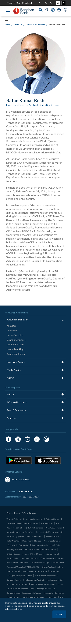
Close (59, 614)
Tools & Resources (16, 410)
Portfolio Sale (12, 558)
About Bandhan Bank (17, 319)
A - (40, 3)
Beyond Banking (15, 349)
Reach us (11, 418)
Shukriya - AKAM (49, 549)
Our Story (12, 330)
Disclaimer (27, 541)
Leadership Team (15, 344)
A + (52, 3)
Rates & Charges (53, 519)
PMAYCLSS (50, 528)
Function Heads (53, 536)
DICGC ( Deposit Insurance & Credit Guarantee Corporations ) (33, 554)
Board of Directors (16, 339)
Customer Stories (16, 354)
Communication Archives (43, 545)
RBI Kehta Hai (47, 523)
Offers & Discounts (17, 402)
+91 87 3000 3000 (21, 479)
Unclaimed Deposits (29, 558)
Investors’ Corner (16, 362)
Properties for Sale (52, 541)
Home (7, 24)
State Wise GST (13, 541)
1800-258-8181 (25, 491)
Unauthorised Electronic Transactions (23, 523)
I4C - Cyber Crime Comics (33, 597)
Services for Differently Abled (49, 532)
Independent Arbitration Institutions (41, 580)
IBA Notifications (35, 528)
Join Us (10, 394)
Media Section (14, 370)
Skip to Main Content (19, 3)
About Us (18, 24)
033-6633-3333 (31, 496)
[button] (52, 9)
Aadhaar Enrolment (35, 536)
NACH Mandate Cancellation (35, 571)
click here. (16, 608)
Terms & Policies (14, 519)
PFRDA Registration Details (43, 584)
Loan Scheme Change (40, 562)
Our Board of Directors (35, 24)
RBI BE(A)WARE (32, 549)
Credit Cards (52, 597)
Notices (37, 541)
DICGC (10, 378)
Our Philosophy (15, 335)
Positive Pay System (15, 536)
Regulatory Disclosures (33, 519)
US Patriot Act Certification (18, 545)
